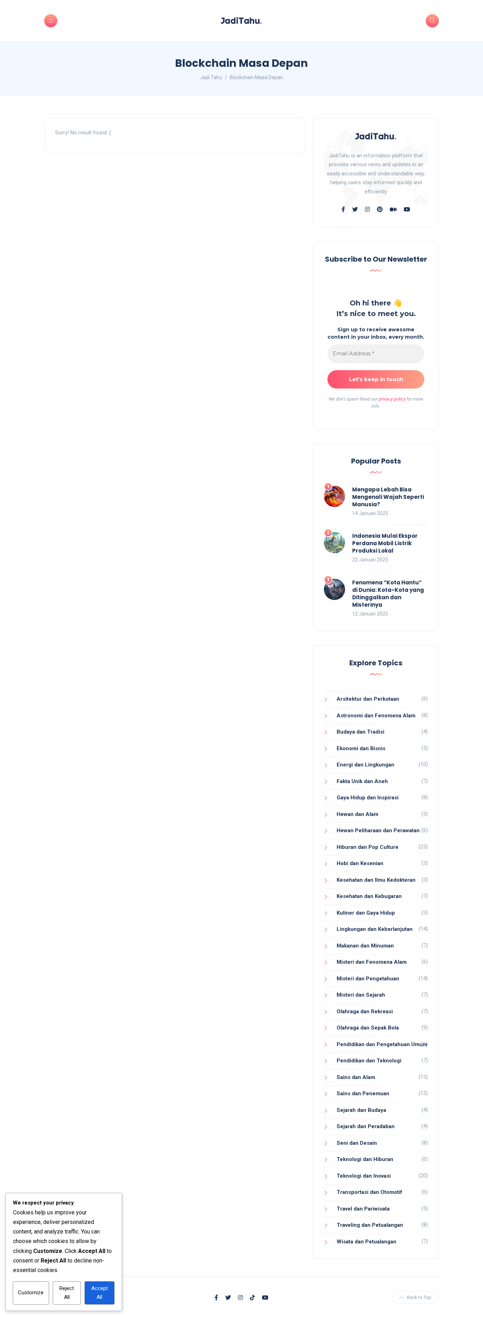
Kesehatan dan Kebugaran (369, 896)
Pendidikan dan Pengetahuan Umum (382, 1044)
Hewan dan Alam (357, 814)
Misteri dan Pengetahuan (368, 978)
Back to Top (419, 1297)
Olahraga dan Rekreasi (365, 1011)
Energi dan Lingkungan (365, 765)
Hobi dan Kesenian (360, 863)
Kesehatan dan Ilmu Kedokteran (376, 880)
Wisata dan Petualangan (366, 1241)
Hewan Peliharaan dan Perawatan (378, 830)
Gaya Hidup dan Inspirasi (367, 797)
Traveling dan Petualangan (370, 1225)
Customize (30, 1292)
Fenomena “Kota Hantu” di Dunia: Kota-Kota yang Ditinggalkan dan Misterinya (388, 593)
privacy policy (392, 399)
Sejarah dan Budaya (361, 1110)
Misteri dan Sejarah (361, 995)
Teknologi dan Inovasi (364, 1176)
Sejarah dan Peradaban (366, 1126)
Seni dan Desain (357, 1143)
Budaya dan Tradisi (360, 732)
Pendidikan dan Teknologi (369, 1060)
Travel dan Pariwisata (363, 1209)
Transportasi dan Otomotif (369, 1192)
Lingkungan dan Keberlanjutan (375, 929)
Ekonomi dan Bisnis (361, 748)
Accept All (99, 1293)
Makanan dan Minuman (365, 946)
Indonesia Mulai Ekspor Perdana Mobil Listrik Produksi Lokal (385, 543)
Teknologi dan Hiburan (365, 1159)
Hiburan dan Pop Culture (367, 847)
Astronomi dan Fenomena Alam (376, 715)
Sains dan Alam (356, 1077)
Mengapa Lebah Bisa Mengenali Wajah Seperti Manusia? (388, 497)
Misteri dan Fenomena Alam (372, 962)
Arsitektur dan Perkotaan (368, 699)
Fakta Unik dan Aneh (362, 781)
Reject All (66, 1293)
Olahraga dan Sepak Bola (368, 1028)
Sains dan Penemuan (363, 1093)
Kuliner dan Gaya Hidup (366, 913)
